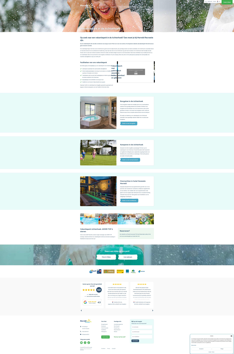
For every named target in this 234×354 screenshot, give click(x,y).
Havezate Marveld (124, 187)
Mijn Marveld (116, 326)
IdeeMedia (82, 349)
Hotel (120, 7)
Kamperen (126, 7)
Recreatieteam (85, 80)
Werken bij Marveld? (119, 337)
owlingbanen (100, 75)
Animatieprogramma (118, 324)
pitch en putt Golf (92, 75)
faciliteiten (92, 66)
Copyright (113, 348)
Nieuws (115, 332)
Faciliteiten (143, 7)
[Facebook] (81, 342)
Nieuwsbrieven (117, 330)
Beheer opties (193, 345)
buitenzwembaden (90, 71)
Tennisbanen (85, 75)
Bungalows (114, 7)
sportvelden (110, 75)
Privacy (213, 352)
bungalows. (122, 119)
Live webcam (128, 257)
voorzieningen (136, 148)
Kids (149, 7)
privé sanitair (129, 156)
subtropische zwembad (134, 55)
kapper (81, 87)
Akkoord (135, 73)
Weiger (222, 349)
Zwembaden (134, 7)
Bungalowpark (104, 324)
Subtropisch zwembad (87, 69)
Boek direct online (144, 234)
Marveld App (116, 328)
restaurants (90, 87)
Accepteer (201, 349)
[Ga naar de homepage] (87, 5)
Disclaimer (103, 348)
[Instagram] (85, 342)
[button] (231, 336)
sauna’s (103, 82)
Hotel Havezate (104, 328)
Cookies (210, 352)
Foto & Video (106, 257)
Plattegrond (103, 332)
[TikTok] (88, 342)
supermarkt (108, 85)
